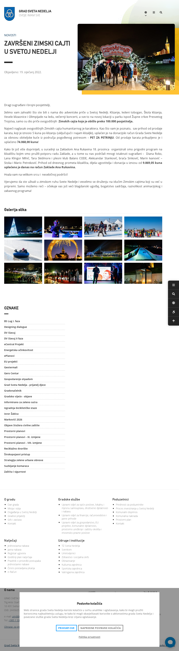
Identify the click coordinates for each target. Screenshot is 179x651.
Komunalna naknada (127, 516)
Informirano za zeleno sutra (20, 402)
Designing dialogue (15, 327)
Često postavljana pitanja (21, 568)
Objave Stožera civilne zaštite (22, 425)
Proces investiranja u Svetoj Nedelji (135, 508)
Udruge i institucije (71, 540)
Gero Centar (11, 373)
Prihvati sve (66, 628)
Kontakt (12, 523)
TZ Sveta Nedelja (71, 545)
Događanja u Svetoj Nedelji (22, 512)
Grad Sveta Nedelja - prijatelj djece (25, 385)
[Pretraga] (161, 12)
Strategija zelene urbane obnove (23, 460)
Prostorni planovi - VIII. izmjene (23, 442)
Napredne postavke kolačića (100, 628)
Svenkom (67, 549)
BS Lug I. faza (12, 321)
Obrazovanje (68, 560)
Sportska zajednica (72, 568)
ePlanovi (9, 355)
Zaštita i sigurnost (15, 471)
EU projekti (10, 361)
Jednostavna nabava (18, 545)
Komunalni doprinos (127, 512)
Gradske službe (69, 499)
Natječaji (10, 540)
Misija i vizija (14, 508)
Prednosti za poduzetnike (130, 504)
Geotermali (10, 367)
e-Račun (12, 571)
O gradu (9, 499)
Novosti (10, 35)
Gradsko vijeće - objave (18, 396)
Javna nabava (14, 549)
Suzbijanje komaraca (16, 466)
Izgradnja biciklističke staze (20, 408)
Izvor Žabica (11, 413)
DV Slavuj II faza (13, 338)
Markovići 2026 (13, 419)
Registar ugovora (17, 553)
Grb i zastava (15, 519)
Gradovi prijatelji (16, 516)
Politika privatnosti (89, 637)
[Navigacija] (154, 12)
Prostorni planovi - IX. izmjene (22, 437)
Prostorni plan (123, 519)
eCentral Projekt (14, 344)
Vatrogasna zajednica (73, 572)
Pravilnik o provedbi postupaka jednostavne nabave (24, 562)
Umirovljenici (69, 553)
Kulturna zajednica (71, 564)
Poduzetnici (120, 499)
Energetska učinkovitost (18, 350)
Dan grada (13, 504)
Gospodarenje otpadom (18, 379)
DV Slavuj (9, 332)
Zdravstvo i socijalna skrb (75, 557)
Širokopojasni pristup (17, 454)
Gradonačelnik (13, 390)
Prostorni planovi (14, 431)
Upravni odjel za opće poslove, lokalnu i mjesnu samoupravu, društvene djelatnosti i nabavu (85, 508)
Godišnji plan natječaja (20, 557)
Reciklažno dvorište (16, 448)
